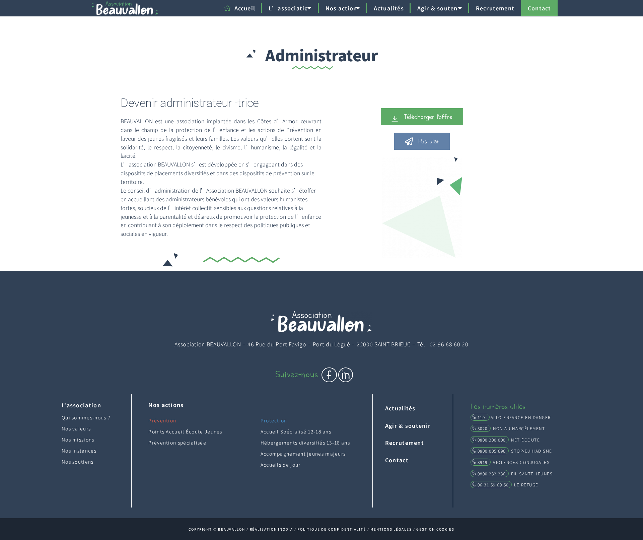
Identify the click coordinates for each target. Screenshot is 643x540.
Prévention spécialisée (177, 442)
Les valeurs (243, 138)
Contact (539, 8)
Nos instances (79, 450)
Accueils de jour (281, 464)
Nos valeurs (76, 428)
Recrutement (495, 8)
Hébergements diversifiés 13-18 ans (305, 442)
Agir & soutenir (439, 8)
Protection (274, 420)
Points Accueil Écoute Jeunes (185, 431)
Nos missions (78, 439)
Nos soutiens (78, 461)
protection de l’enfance (207, 130)
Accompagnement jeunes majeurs (303, 453)
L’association (290, 8)
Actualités (389, 8)
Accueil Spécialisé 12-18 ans (296, 431)
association (189, 121)
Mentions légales (391, 529)
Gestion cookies (435, 529)
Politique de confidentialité (331, 529)
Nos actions (343, 8)
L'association (81, 405)
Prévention (299, 130)
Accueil (244, 8)
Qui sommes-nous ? (86, 417)
